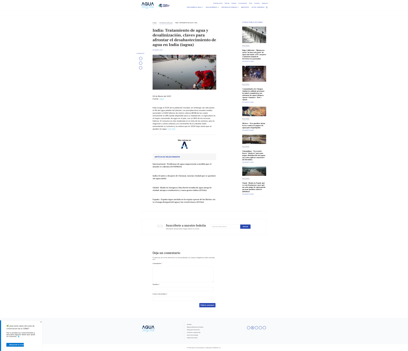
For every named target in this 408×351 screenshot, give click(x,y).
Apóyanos (265, 3)
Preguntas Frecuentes (193, 329)
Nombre (156, 284)
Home (155, 22)
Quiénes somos (218, 3)
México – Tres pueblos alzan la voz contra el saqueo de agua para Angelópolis (253, 125)
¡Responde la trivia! (16, 345)
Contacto (257, 3)
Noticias (227, 3)
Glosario (189, 324)
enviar (245, 226)
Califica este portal (192, 337)
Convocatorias (242, 3)
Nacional (246, 45)
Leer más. (172, 129)
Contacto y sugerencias (193, 332)
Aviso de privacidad (192, 335)
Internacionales (166, 22)
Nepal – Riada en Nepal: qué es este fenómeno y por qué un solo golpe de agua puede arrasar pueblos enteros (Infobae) (254, 187)
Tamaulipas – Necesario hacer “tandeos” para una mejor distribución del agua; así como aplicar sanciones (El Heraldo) (253, 155)
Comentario (157, 263)
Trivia (250, 3)
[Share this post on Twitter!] (140, 63)
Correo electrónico (160, 294)
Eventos (234, 3)
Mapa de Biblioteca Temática (195, 327)
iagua (161, 99)
